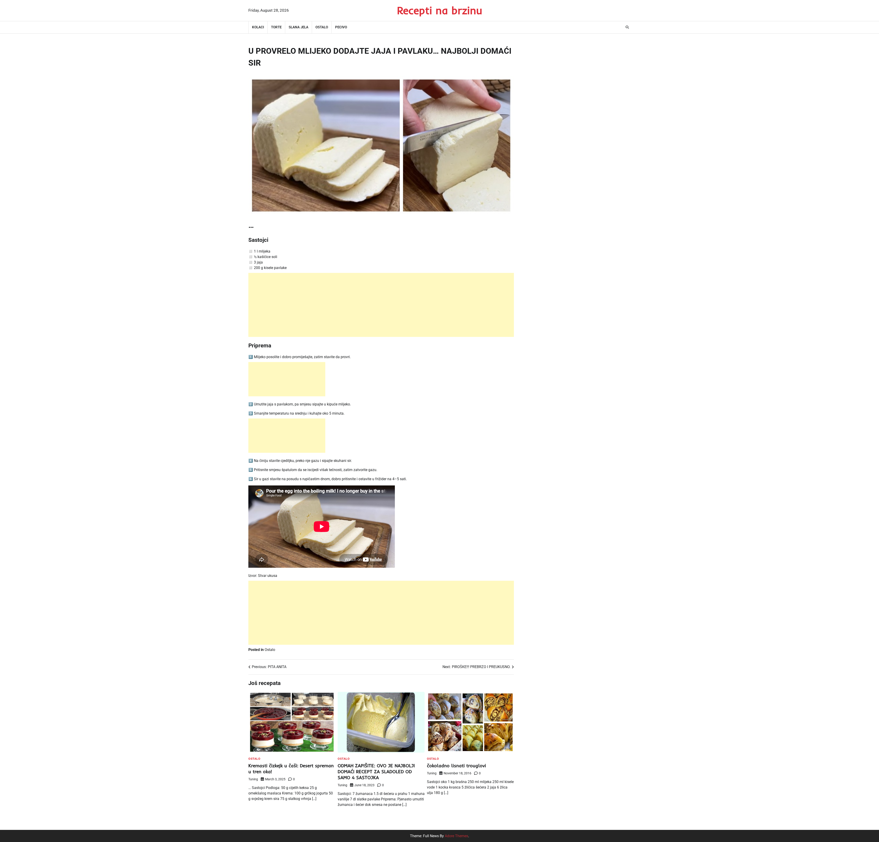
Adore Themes (456, 836)
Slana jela (298, 27)
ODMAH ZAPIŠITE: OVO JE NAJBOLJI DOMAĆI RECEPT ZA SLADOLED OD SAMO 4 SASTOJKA (376, 771)
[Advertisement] (381, 305)
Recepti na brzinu (439, 10)
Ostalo (321, 27)
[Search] (627, 27)
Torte (276, 27)
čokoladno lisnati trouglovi (456, 765)
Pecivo (341, 27)
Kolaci (258, 27)
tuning (253, 779)
